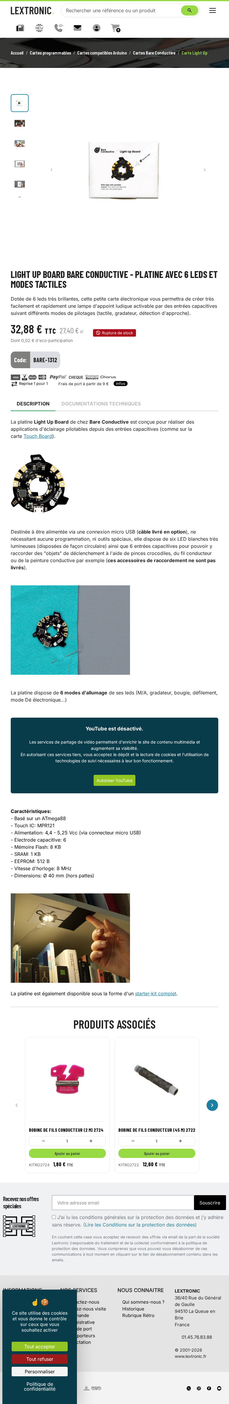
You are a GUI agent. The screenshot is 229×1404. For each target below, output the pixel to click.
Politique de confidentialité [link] (39, 1386)
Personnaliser (40, 1372)
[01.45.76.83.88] (58, 28)
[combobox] (122, 10)
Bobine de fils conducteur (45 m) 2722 (156, 1130)
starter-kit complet (155, 993)
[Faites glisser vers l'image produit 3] (20, 144)
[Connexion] (96, 28)
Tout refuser (39, 1359)
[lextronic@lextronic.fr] (77, 28)
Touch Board (38, 436)
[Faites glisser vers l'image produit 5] (20, 184)
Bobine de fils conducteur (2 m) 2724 (66, 1130)
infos (120, 383)
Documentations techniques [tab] (101, 404)
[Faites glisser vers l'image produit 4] (20, 164)
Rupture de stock (117, 333)
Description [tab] (33, 404)
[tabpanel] (114, 707)
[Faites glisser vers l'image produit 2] (20, 123)
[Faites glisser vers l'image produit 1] (20, 103)
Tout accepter (39, 1346)
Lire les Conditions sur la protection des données (140, 1225)
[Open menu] (212, 10)
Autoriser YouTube (114, 780)
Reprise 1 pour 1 (29, 383)
